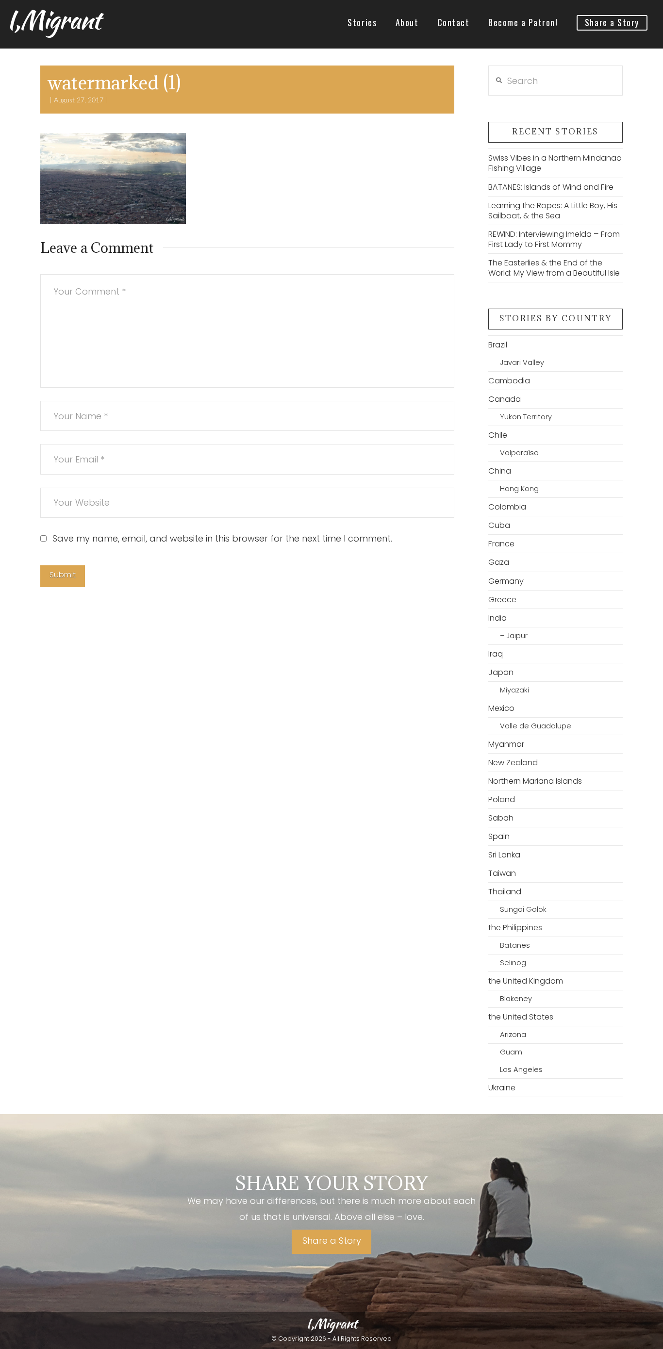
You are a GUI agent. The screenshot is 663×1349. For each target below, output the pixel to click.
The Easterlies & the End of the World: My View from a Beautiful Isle (554, 268)
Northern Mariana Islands (535, 781)
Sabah (501, 817)
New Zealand (513, 762)
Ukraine (501, 1087)
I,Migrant (53, 20)
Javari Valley (522, 362)
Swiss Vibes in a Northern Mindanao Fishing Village (555, 163)
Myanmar (506, 744)
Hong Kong (519, 489)
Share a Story (331, 1240)
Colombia (507, 506)
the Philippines (515, 927)
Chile (497, 435)
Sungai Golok (523, 909)
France (501, 543)
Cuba (499, 525)
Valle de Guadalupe (535, 726)
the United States (520, 1016)
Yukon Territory (526, 417)
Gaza (498, 562)
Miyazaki (514, 690)
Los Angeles (521, 1069)
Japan (501, 672)
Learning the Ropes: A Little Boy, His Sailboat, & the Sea (552, 210)
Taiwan (502, 873)
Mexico (501, 708)
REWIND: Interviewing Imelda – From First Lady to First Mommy (554, 239)
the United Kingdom (525, 981)
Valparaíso (519, 453)
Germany (506, 581)
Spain (499, 836)
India (497, 618)
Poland (501, 799)
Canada (504, 399)
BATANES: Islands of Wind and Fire (550, 187)
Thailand (504, 891)
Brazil (497, 344)
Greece (502, 599)
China (499, 471)
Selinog (513, 963)
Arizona (513, 1034)
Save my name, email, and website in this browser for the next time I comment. (222, 538)
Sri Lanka (504, 854)
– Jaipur (514, 636)
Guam (511, 1052)
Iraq (495, 653)
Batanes (515, 945)
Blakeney (516, 999)
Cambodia (509, 380)
